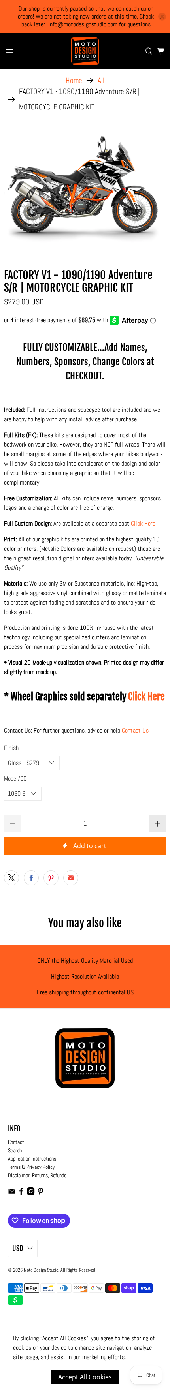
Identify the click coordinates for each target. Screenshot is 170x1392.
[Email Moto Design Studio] (11, 1193)
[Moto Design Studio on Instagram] (30, 1193)
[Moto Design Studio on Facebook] (21, 1193)
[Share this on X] (11, 877)
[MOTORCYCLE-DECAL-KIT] (85, 187)
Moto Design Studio (41, 1270)
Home (74, 80)
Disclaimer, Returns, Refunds (37, 1175)
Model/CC (15, 778)
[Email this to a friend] (70, 877)
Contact (16, 1142)
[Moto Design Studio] (85, 51)
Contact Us (135, 730)
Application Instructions (32, 1158)
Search (15, 1150)
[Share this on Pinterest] (51, 877)
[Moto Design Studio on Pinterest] (40, 1193)
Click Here (143, 523)
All (101, 80)
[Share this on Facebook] (31, 877)
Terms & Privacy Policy (31, 1166)
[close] (162, 17)
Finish (11, 748)
